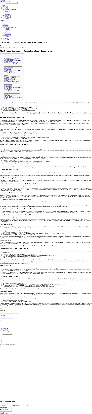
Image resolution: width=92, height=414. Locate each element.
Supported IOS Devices (8, 80)
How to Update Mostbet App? (10, 79)
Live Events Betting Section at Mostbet (11, 63)
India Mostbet (5, 38)
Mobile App (6, 75)
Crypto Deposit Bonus (8, 96)
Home (4, 5)
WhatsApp (4, 409)
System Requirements (8, 69)
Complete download (8, 85)
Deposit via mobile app (8, 86)
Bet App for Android (8, 71)
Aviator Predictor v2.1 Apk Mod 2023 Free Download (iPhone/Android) (12, 91)
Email (3, 407)
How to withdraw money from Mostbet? (12, 93)
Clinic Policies (5, 328)
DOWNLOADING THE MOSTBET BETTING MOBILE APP (11, 82)
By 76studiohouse (3, 45)
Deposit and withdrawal (8, 61)
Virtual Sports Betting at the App (10, 59)
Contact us (7, 18)
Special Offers (8, 16)
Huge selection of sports (8, 73)
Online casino (6, 94)
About (4, 17)
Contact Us (5, 332)
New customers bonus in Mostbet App (11, 58)
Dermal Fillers (5, 6)
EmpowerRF (7, 10)
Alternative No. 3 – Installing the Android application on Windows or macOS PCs (12, 77)
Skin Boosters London (7, 331)
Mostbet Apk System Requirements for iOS (12, 60)
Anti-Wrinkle (5, 8)
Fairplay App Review (8, 89)
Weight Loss (7, 14)
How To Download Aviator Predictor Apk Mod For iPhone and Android (13, 67)
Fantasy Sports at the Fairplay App (10, 78)
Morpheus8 (7, 13)
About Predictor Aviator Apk (9, 95)
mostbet (1, 130)
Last (27, 405)
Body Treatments (6, 9)
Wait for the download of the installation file (12, 64)
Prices (4, 15)
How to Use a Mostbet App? (9, 72)
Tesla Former (7, 11)
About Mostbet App (7, 68)
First (14, 405)
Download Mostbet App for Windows (11, 62)
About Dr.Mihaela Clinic (7, 334)
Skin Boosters (5, 7)
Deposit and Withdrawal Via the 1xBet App (12, 70)
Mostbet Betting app (8, 84)
